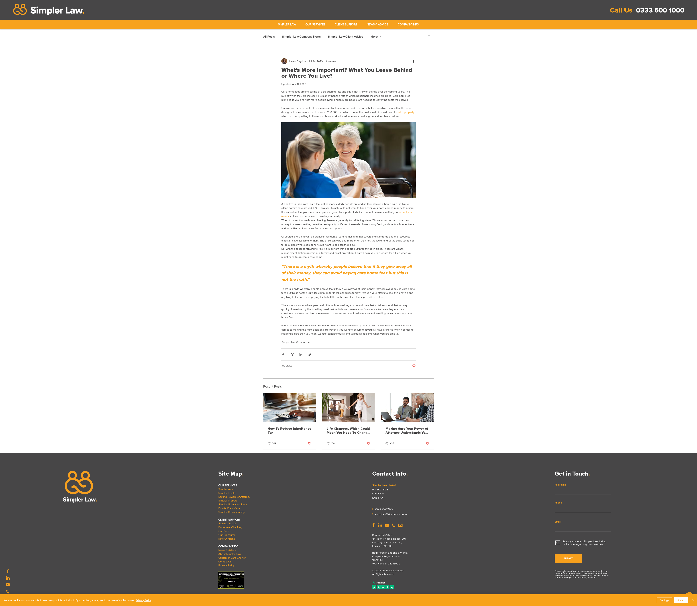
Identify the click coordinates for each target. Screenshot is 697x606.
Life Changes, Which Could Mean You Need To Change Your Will (348, 431)
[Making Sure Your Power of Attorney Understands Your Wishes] (407, 407)
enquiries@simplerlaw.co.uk (391, 514)
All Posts (269, 36)
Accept (681, 600)
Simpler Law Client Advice (345, 36)
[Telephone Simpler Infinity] (7, 591)
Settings (664, 600)
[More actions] (413, 61)
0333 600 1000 (660, 10)
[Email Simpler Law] (400, 525)
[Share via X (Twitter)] (292, 354)
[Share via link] (309, 354)
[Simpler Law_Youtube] (7, 584)
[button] (315, 24)
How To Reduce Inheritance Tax (289, 431)
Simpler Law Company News (301, 36)
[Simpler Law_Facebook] (7, 571)
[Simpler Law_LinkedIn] (7, 578)
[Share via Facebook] (283, 354)
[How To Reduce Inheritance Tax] (289, 407)
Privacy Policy (143, 600)
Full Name (560, 484)
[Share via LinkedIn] (301, 354)
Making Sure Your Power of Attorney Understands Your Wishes (407, 431)
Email (558, 521)
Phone (558, 502)
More (374, 36)
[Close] (692, 600)
